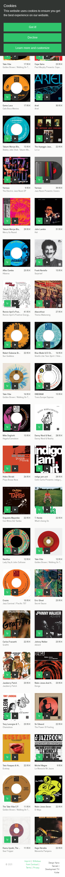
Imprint (27, 861)
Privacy (36, 867)
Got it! (32, 27)
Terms (28, 867)
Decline (33, 37)
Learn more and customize (32, 47)
